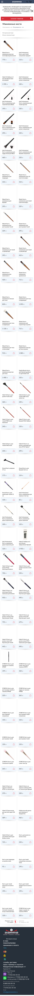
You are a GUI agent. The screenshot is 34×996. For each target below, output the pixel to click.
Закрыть (32, 11)
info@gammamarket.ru (10, 992)
